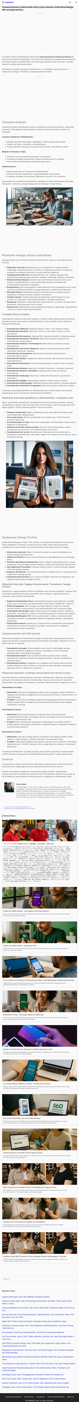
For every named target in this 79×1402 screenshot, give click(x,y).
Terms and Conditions (13, 1397)
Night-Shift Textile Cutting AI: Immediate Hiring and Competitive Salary (34, 1321)
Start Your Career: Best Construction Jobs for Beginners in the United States (33, 1379)
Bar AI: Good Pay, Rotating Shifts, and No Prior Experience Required (33, 1332)
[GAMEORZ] (7, 2)
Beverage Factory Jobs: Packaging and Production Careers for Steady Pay (33, 1375)
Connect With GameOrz (56, 1397)
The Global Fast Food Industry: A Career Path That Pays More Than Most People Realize (38, 1364)
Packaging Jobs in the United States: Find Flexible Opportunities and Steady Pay (35, 1387)
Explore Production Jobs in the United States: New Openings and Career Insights (35, 1383)
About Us (70, 1397)
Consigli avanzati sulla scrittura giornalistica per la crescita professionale (19, 808)
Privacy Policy (29, 1397)
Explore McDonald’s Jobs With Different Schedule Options (26, 1297)
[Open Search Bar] (70, 2)
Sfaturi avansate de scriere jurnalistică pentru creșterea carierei (17, 806)
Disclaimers (41, 1397)
